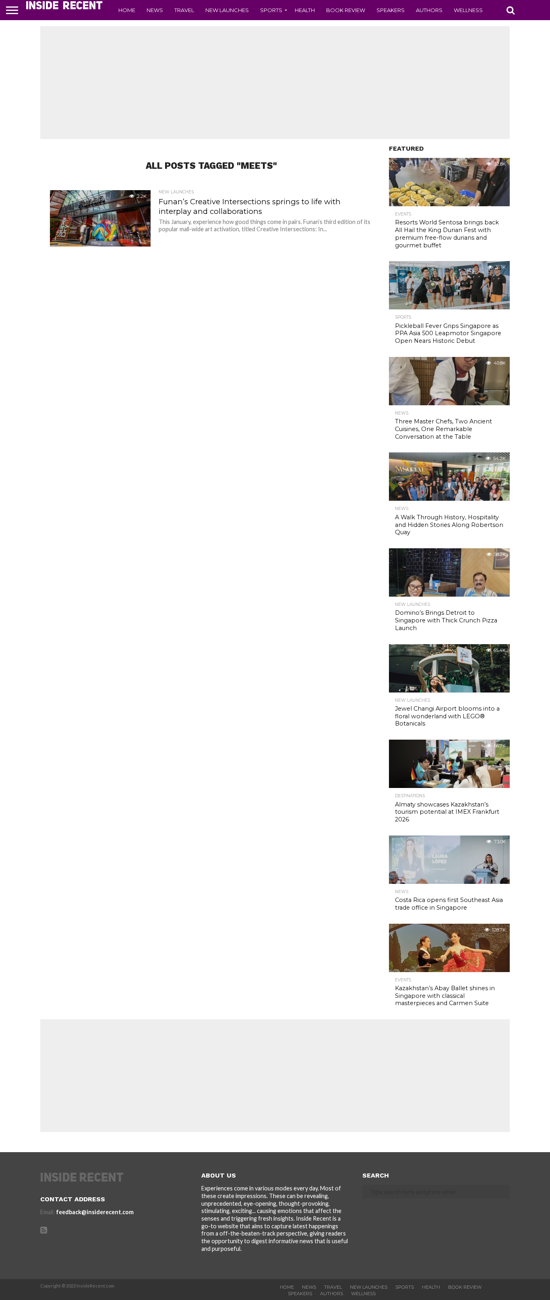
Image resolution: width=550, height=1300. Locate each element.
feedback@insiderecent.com (95, 1212)
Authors (429, 10)
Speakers (390, 10)
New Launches (227, 10)
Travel (184, 10)
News (155, 10)
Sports (271, 10)
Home (126, 10)
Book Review (345, 10)
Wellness (468, 10)
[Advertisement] (275, 82)
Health (305, 10)
